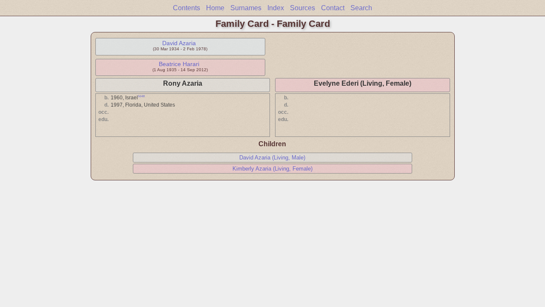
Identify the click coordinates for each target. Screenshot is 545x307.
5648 (141, 96)
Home (215, 8)
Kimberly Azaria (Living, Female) (272, 168)
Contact (332, 8)
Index (275, 8)
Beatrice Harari (179, 64)
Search (361, 8)
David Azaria (179, 43)
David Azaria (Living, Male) (272, 157)
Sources (302, 8)
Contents (186, 8)
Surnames (245, 8)
